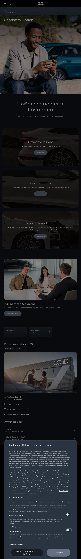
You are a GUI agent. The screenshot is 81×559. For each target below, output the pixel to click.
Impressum (33, 493)
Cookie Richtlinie (63, 491)
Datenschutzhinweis (19, 493)
